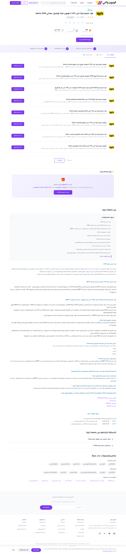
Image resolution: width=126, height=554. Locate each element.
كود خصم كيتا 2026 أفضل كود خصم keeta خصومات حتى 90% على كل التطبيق (80, 88)
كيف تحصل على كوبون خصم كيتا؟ (99, 439)
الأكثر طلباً (81, 532)
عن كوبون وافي (41, 529)
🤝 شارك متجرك (33, 3)
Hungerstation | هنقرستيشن (88, 472)
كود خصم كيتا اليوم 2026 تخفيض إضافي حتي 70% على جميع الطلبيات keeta (81, 76)
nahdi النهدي (73, 472)
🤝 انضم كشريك (79, 525)
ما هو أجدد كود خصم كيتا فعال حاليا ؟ (101, 246)
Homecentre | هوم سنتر (89, 464)
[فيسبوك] (114, 533)
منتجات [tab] (100, 55)
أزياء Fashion (111, 481)
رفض (13, 550)
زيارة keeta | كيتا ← (84, 40)
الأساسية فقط (24, 550)
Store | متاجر (68, 481)
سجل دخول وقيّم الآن (63, 192)
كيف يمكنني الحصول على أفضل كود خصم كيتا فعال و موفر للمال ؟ (93, 249)
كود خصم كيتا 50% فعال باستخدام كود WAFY (99, 225)
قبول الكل (36, 550)
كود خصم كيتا (91, 269)
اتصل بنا (43, 525)
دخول (24, 3)
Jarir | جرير (102, 464)
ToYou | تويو (76, 464)
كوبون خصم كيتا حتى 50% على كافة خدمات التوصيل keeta (87, 146)
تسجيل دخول (61, 525)
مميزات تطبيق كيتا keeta (104, 232)
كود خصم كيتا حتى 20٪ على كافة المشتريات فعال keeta (88, 111)
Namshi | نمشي (53, 464)
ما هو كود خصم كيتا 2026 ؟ (102, 445)
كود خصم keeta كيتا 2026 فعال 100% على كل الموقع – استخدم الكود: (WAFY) (90, 229)
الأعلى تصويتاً (80, 536)
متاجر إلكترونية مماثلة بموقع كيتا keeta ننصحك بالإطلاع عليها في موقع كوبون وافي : (88, 253)
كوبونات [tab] (110, 55)
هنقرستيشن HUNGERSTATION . (106, 398)
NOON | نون (112, 464)
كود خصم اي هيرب (21, 529)
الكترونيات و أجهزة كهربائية (97, 481)
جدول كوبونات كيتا (105, 256)
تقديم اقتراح (61, 532)
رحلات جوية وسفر (56, 481)
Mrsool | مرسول (65, 464)
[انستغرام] (100, 533)
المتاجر (82, 3)
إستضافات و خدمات (80, 481)
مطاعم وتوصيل (33, 481)
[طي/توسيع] (13, 217)
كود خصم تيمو (22, 525)
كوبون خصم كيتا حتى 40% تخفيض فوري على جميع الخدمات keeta (84, 64)
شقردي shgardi (111, 406)
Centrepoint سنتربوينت (50, 472)
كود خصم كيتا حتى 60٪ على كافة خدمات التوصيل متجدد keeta (85, 134)
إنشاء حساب (15, 3)
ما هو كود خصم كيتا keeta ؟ (103, 239)
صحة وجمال (45, 481)
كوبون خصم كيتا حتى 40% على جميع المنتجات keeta (89, 123)
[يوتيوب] (109, 533)
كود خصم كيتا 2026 (105, 222)
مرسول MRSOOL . (110, 403)
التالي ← (59, 160)
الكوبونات (90, 3)
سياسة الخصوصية (40, 532)
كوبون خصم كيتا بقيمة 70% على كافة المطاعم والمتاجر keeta (86, 99)
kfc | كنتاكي (63, 472)
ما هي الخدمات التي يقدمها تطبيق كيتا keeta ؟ (99, 235)
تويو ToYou (112, 401)
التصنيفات (74, 3)
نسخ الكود (17, 65)
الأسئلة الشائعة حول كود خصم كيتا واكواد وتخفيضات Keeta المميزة (93, 242)
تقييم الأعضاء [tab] (87, 55)
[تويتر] (105, 533)
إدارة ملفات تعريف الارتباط (42, 543)
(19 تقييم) (78, 17)
